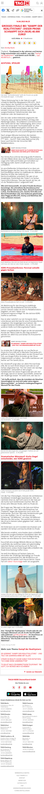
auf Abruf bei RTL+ (20, 635)
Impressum (22, 780)
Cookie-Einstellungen (22, 790)
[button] (41, 3)
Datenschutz (22, 783)
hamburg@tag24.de (6, 755)
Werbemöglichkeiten (22, 773)
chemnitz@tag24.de (28, 711)
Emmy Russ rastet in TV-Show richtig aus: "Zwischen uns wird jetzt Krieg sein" (27, 151)
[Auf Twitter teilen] (8, 10)
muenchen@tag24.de (28, 751)
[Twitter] (14, 687)
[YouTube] (30, 687)
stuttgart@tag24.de (28, 733)
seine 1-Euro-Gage (15, 561)
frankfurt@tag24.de (6, 744)
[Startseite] (22, 3)
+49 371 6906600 (27, 709)
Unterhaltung (13, 17)
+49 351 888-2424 (6, 720)
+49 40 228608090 (6, 753)
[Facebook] (19, 687)
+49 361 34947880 (6, 731)
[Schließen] (42, 10)
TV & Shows (26, 17)
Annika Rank (10, 48)
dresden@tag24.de (6, 722)
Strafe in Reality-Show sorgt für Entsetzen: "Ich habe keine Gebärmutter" (21, 660)
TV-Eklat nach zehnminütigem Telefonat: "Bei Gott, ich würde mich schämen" (21, 665)
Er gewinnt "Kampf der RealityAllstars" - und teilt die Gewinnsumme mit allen (26, 344)
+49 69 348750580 (6, 742)
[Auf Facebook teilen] (3, 10)
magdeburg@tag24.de (7, 766)
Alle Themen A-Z (22, 775)
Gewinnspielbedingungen (22, 788)
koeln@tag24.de (27, 744)
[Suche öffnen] (37, 3)
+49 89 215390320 (28, 749)
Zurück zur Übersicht (34, 672)
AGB (22, 785)
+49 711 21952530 (28, 731)
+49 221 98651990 (28, 742)
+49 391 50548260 (6, 764)
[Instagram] (25, 687)
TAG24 (3, 17)
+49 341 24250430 (28, 720)
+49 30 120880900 (6, 709)
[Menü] (2, 3)
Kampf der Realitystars (30, 649)
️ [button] (10, 43)
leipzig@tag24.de (27, 722)
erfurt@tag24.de (5, 733)
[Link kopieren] (17, 10)
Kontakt (22, 778)
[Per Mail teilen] (13, 10)
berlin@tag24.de (5, 711)
